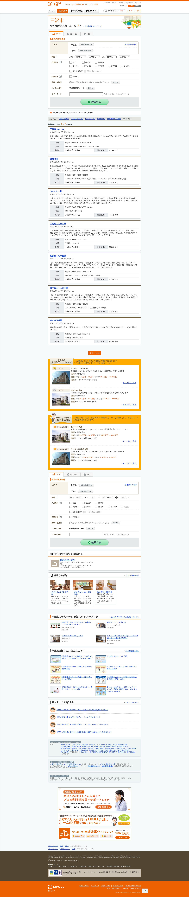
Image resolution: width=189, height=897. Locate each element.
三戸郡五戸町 (103, 752)
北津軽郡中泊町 (120, 748)
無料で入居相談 (76, 11)
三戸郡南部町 (122, 752)
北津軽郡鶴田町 (110, 748)
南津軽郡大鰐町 (76, 748)
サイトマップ (138, 2)
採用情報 (125, 888)
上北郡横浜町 (84, 750)
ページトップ (144, 892)
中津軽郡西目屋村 (122, 746)
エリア (57, 34)
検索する (96, 102)
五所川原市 (85, 744)
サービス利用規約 (118, 886)
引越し (59, 866)
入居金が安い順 (77, 119)
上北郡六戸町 (74, 750)
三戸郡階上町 (131, 752)
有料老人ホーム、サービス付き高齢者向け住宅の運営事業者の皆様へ (94, 819)
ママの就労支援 (81, 866)
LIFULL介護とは (84, 886)
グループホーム (73, 766)
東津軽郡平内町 (122, 744)
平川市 (115, 744)
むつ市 (103, 744)
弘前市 (68, 744)
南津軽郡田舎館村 (87, 748)
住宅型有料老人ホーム (74, 764)
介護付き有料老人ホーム (57, 764)
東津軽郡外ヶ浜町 (87, 746)
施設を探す (63, 11)
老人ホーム (66, 866)
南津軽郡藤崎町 (66, 748)
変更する (115, 82)
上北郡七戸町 (65, 750)
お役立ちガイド (92, 11)
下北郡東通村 (65, 752)
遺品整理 (109, 866)
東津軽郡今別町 (66, 746)
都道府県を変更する (86, 44)
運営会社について (136, 888)
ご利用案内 (130, 2)
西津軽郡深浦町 (111, 746)
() (92, 71)
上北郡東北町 (93, 750)
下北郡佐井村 (85, 752)
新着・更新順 (64, 119)
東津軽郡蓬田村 (76, 746)
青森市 (63, 744)
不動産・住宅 (52, 866)
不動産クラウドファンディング (97, 866)
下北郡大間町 (125, 750)
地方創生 (73, 866)
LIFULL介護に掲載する (113, 888)
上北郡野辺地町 (131, 748)
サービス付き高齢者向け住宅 (106, 764)
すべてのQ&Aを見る (132, 702)
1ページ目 (95, 353)
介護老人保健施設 (107, 766)
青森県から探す (131, 44)
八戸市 (73, 744)
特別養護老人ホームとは (93, 26)
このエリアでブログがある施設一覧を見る (125, 617)
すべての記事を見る (132, 651)
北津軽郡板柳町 (99, 748)
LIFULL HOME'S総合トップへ (110, 2)
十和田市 (92, 744)
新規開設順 (101, 119)
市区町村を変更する (85, 50)
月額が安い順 (90, 119)
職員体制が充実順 (114, 119)
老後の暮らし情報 (119, 866)
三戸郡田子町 (113, 752)
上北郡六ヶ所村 (103, 750)
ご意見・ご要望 (105, 886)
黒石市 (78, 744)
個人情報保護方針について (133, 886)
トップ (52, 11)
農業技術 (127, 866)
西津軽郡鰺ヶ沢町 (99, 746)
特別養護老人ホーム (94, 766)
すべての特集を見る (132, 575)
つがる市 (109, 744)
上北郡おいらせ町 (114, 750)
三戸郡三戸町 (94, 752)
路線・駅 (73, 34)
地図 (88, 34)
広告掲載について (123, 2)
